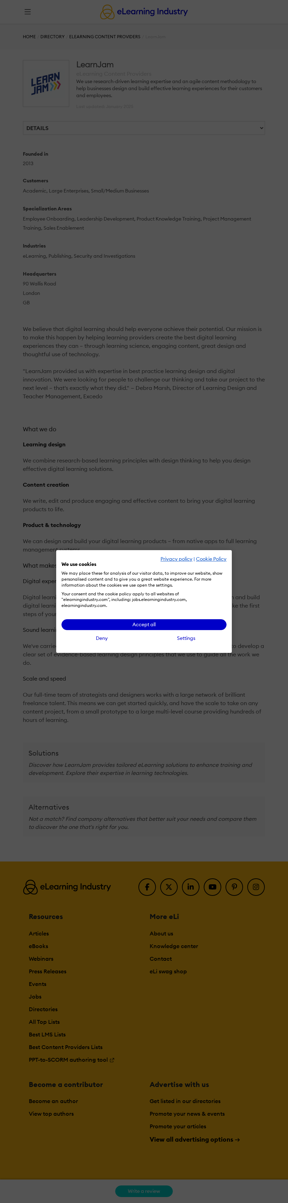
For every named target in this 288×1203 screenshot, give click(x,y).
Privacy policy (176, 559)
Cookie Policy (211, 559)
